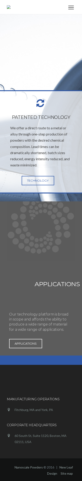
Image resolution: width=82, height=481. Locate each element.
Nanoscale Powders (29, 467)
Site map (67, 473)
